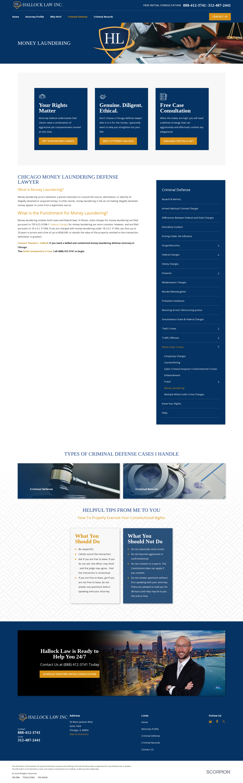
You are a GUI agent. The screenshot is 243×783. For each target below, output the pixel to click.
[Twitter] (223, 721)
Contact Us (219, 16)
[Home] (37, 5)
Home (144, 722)
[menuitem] (191, 199)
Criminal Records (150, 742)
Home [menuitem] (15, 16)
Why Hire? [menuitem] (56, 16)
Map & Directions (79, 734)
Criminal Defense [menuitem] (77, 16)
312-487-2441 (219, 5)
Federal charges (59, 224)
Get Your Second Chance (58, 141)
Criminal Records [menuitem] (103, 16)
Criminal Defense (150, 735)
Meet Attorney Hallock (118, 141)
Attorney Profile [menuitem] (34, 16)
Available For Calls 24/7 (179, 141)
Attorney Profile (150, 728)
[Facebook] (217, 721)
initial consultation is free (37, 251)
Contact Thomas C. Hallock (33, 243)
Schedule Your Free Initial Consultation (69, 674)
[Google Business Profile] (210, 721)
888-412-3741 (194, 5)
